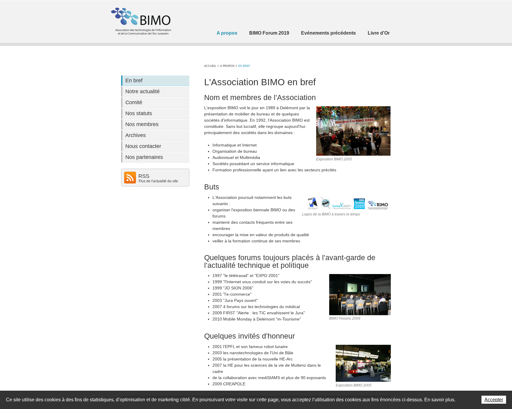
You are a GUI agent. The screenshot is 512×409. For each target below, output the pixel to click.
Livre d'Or (379, 33)
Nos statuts (138, 113)
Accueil (210, 66)
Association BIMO (140, 21)
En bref (244, 66)
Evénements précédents (328, 33)
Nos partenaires (144, 157)
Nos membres (142, 124)
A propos (227, 33)
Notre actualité (142, 91)
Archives (135, 135)
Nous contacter (143, 146)
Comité (133, 102)
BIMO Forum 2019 (269, 33)
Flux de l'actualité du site (158, 181)
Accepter (493, 399)
